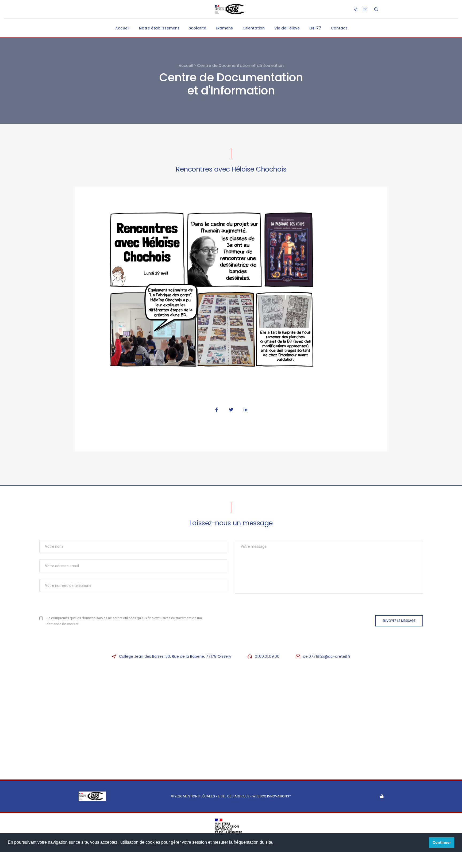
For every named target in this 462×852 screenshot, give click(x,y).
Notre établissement (159, 28)
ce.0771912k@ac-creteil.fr (327, 656)
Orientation (253, 28)
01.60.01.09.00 (267, 656)
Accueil (122, 28)
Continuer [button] (442, 842)
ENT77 (315, 28)
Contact (339, 28)
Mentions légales (199, 796)
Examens (224, 28)
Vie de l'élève (287, 28)
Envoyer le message (399, 620)
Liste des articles (234, 796)
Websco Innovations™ (271, 796)
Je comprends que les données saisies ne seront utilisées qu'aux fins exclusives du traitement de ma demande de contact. (124, 621)
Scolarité (197, 28)
